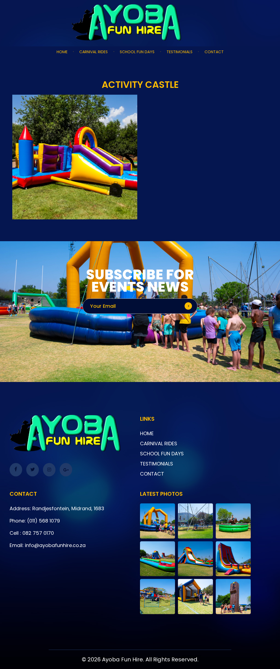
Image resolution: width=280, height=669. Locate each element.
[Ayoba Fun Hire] (140, 22)
